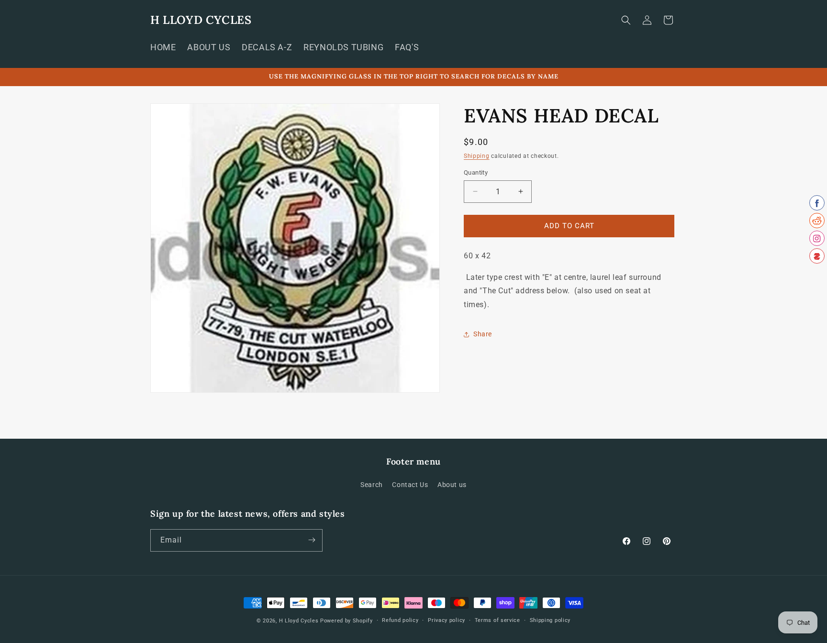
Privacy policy (446, 620)
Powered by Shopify (346, 621)
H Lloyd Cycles (299, 621)
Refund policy (400, 620)
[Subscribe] (311, 540)
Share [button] (482, 334)
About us (452, 485)
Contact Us (410, 485)
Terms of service (497, 620)
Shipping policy (550, 620)
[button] (626, 20)
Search (371, 485)
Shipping (477, 156)
